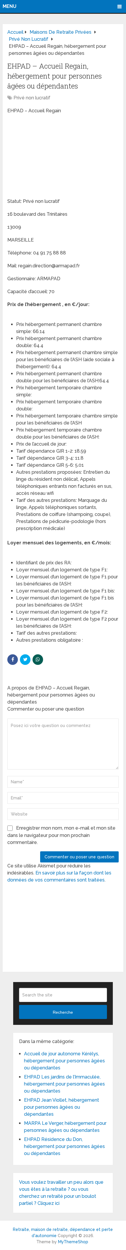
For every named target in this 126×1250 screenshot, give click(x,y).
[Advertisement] (51, 156)
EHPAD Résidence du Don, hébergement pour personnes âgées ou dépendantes (64, 1146)
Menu (9, 6)
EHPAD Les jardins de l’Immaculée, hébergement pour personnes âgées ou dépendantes (64, 1084)
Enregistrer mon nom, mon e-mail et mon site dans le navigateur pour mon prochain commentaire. (61, 835)
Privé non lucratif (31, 98)
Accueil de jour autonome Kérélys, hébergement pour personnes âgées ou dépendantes (64, 1061)
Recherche (63, 1012)
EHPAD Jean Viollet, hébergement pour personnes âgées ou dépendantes (61, 1107)
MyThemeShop (73, 1241)
